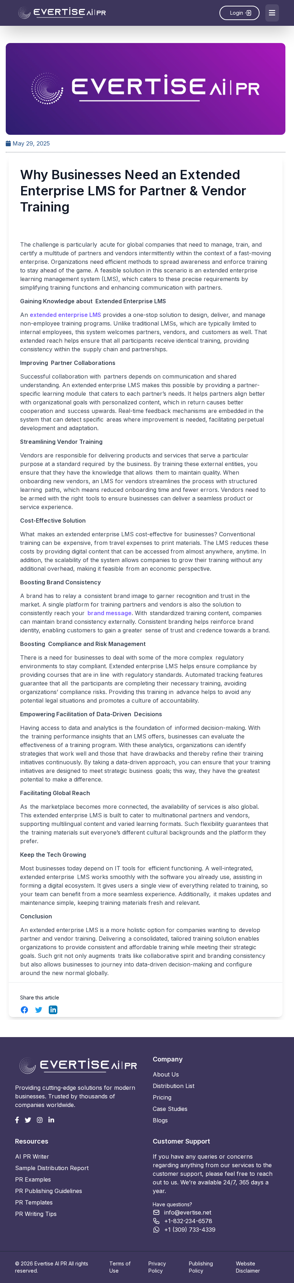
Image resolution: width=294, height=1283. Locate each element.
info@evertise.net (187, 1212)
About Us (166, 1074)
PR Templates (34, 1202)
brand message (109, 613)
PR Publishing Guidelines (48, 1190)
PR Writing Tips (36, 1213)
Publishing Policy (201, 1267)
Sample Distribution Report (52, 1168)
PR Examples (33, 1179)
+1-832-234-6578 (188, 1221)
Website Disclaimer (248, 1267)
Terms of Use (120, 1267)
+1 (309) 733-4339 (189, 1229)
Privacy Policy (157, 1267)
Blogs (160, 1120)
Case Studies (170, 1108)
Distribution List (173, 1085)
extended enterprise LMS (65, 314)
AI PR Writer (32, 1156)
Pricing (162, 1097)
